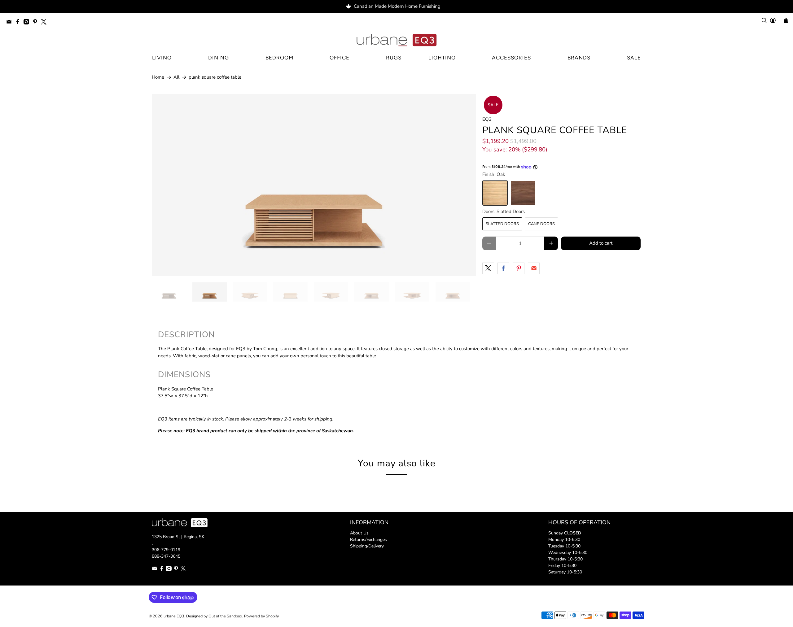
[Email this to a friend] (534, 268)
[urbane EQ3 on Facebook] (19, 23)
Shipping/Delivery (367, 546)
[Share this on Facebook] (503, 268)
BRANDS (578, 57)
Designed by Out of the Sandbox (214, 616)
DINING (218, 57)
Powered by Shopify (261, 616)
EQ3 (487, 119)
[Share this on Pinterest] (518, 268)
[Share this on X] (488, 268)
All (176, 77)
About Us (359, 533)
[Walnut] (523, 193)
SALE (634, 57)
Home (158, 77)
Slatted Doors (502, 224)
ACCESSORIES (511, 57)
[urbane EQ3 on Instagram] (28, 23)
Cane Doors (541, 224)
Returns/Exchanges (368, 539)
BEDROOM (279, 57)
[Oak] (495, 193)
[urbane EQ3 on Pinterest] (36, 23)
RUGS (393, 57)
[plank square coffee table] (314, 185)
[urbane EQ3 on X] (45, 23)
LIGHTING (442, 57)
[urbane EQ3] (396, 40)
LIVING (162, 57)
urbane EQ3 (174, 616)
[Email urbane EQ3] (10, 23)
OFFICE (339, 57)
